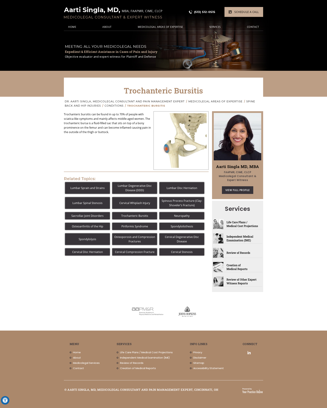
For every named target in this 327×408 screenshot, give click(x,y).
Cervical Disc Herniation (87, 252)
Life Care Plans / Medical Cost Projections (242, 224)
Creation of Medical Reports (237, 267)
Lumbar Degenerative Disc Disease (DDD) (135, 188)
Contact (253, 26)
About (107, 26)
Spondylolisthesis (182, 226)
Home (77, 352)
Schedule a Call (246, 12)
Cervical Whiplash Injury (134, 203)
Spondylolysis (87, 239)
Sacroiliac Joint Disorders (87, 216)
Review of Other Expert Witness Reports (241, 281)
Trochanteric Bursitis (134, 216)
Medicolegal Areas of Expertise (160, 26)
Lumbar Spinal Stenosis (87, 203)
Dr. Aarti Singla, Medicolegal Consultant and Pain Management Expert (125, 101)
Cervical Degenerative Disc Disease (182, 239)
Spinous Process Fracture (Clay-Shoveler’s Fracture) (182, 203)
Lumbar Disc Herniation (182, 188)
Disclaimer (199, 357)
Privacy (197, 352)
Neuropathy (182, 216)
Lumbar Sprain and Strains (87, 188)
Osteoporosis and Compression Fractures (134, 239)
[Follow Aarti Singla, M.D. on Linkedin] (249, 353)
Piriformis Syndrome (134, 226)
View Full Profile (237, 190)
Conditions (114, 105)
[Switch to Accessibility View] (5, 400)
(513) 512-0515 (204, 12)
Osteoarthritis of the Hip (87, 226)
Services (215, 26)
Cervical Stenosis (182, 252)
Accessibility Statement (208, 368)
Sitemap (198, 363)
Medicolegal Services (86, 363)
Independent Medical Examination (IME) (240, 238)
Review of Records (238, 252)
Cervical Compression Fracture (134, 252)
